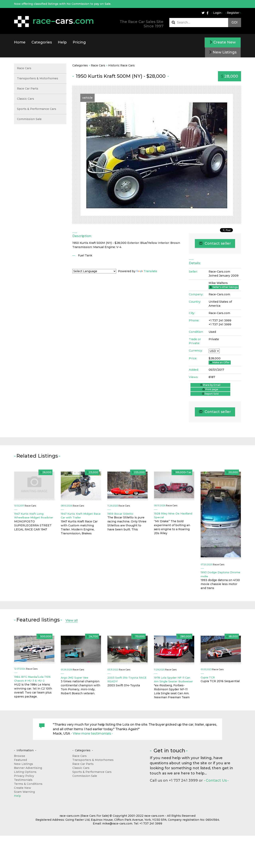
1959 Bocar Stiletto (120, 513)
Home (20, 42)
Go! (234, 22)
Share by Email (211, 384)
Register (233, 13)
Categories (41, 42)
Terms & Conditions (28, 784)
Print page (211, 389)
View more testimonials (92, 733)
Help (62, 42)
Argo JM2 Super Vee (74, 677)
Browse (19, 756)
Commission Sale (29, 119)
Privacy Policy (24, 776)
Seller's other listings (225, 287)
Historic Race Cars (121, 65)
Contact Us (216, 780)
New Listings (224, 52)
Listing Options (25, 772)
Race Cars (98, 65)
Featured (20, 760)
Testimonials (23, 780)
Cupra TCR (208, 677)
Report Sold (211, 393)
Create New (224, 42)
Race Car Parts (27, 88)
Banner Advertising (28, 768)
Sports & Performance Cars (36, 109)
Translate (150, 271)
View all (72, 620)
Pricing (79, 42)
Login (217, 13)
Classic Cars (25, 98)
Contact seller (217, 243)
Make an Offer (221, 362)
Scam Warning (24, 792)
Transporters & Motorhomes (37, 78)
